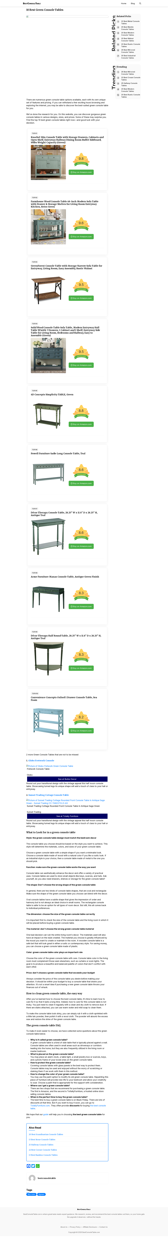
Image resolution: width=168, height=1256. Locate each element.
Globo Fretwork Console (41, 760)
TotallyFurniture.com (40, 1105)
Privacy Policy (75, 1227)
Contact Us (103, 1227)
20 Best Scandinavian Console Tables (46, 1134)
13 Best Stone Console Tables (42, 1139)
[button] (140, 3)
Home (123, 3)
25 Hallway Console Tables (41, 1145)
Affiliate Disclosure (90, 1227)
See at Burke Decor (67, 779)
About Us (63, 1227)
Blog (133, 3)
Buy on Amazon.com (82, 172)
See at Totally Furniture (67, 816)
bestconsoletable (47, 1178)
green (42, 1194)
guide (46, 1114)
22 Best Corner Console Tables (43, 1150)
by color (32, 1194)
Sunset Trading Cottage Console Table (48, 795)
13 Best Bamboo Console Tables (43, 1155)
